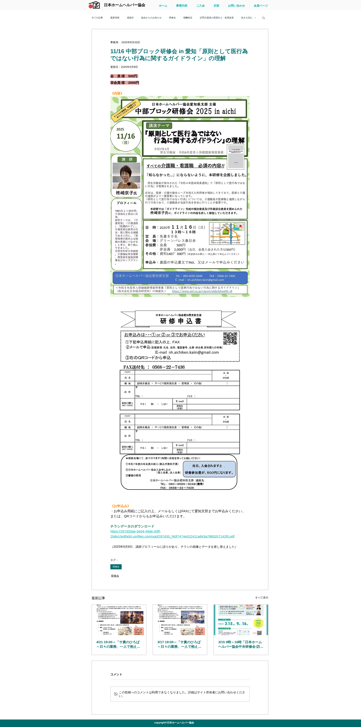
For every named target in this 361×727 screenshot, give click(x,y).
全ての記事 (97, 17)
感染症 (130, 17)
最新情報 (114, 17)
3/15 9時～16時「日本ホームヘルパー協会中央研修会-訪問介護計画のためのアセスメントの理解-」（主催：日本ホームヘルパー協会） (240, 644)
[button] (263, 17)
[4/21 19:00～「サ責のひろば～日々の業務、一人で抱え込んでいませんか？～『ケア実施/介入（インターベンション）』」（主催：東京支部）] (119, 620)
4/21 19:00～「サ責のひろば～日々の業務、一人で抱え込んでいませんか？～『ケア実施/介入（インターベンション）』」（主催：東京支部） (118, 644)
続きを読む (247, 17)
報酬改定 (187, 17)
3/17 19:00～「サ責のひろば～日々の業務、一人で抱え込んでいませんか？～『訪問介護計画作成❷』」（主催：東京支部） (179, 644)
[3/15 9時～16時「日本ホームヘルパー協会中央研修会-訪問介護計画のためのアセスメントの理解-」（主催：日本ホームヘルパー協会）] (241, 620)
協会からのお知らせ (151, 17)
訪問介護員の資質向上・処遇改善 (217, 17)
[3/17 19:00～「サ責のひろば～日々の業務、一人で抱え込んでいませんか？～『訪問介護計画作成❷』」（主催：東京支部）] (180, 620)
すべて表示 (261, 597)
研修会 (172, 17)
